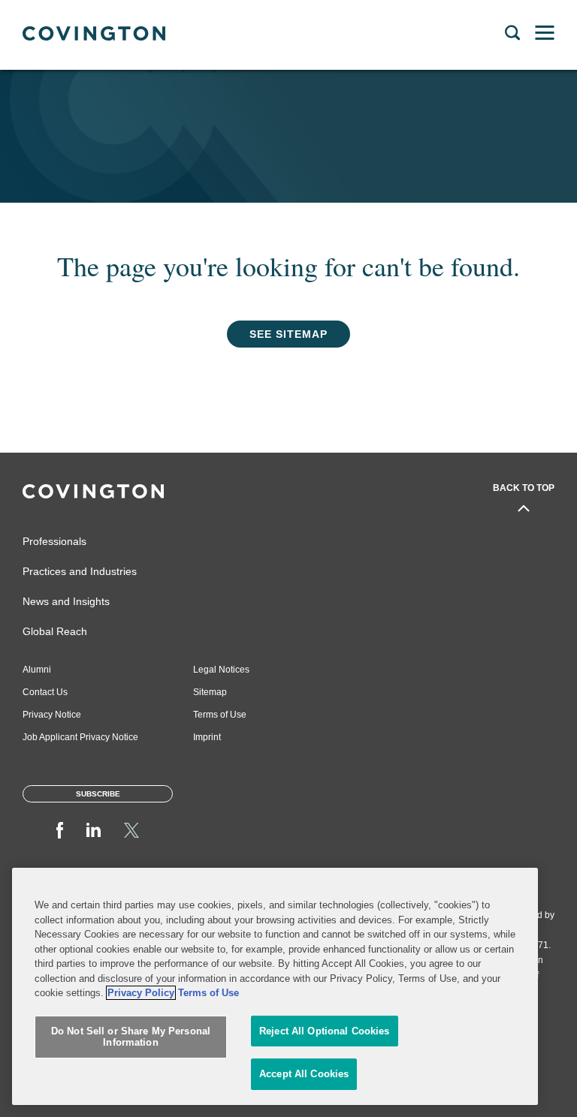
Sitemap (210, 692)
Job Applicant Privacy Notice (80, 737)
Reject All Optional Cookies (324, 1031)
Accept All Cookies (304, 1073)
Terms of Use (219, 714)
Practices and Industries (80, 571)
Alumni (37, 669)
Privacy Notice (52, 714)
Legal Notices (221, 669)
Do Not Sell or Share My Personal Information (130, 1037)
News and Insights (66, 601)
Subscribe (98, 794)
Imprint (207, 737)
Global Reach (55, 631)
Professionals (54, 541)
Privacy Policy (140, 992)
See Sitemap (288, 334)
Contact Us (45, 692)
